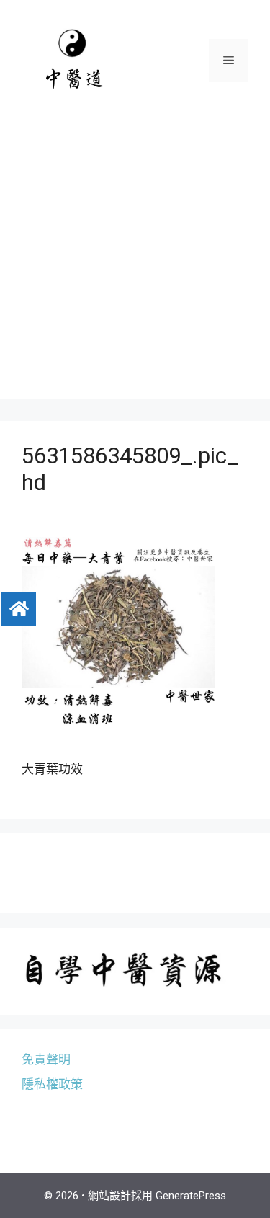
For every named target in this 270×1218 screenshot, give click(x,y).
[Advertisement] (135, 264)
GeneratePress (191, 1195)
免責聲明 (46, 1059)
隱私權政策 (52, 1084)
